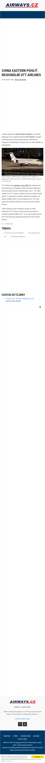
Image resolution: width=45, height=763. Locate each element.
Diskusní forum (26, 736)
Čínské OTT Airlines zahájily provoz (20, 298)
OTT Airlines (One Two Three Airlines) (14, 233)
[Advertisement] (22, 41)
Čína (5, 236)
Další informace (8, 761)
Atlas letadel (22, 739)
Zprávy (15, 736)
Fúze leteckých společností (18, 236)
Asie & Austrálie (20, 80)
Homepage (7, 736)
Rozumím (37, 757)
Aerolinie (36, 736)
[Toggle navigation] (5, 15)
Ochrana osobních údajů (22, 719)
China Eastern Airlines (34, 233)
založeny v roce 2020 (21, 185)
